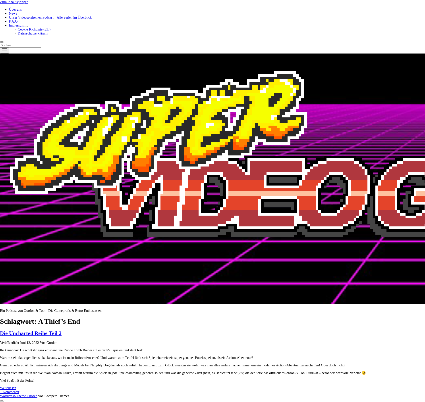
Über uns (15, 9)
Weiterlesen (8, 388)
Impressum (16, 25)
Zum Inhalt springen (14, 2)
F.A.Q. (14, 21)
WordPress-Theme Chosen (18, 396)
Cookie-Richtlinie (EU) (34, 29)
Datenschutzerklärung (33, 33)
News (13, 13)
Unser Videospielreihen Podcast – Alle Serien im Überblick (50, 17)
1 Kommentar (9, 392)
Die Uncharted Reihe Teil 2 (31, 333)
